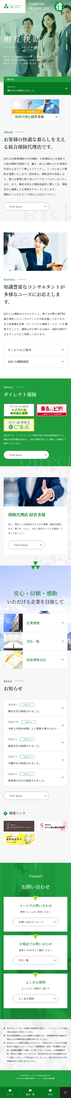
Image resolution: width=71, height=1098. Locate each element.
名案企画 (51, 1078)
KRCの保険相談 (18, 361)
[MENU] (65, 1092)
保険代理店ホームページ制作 (35, 1078)
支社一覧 (23, 960)
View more (15, 206)
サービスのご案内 (19, 350)
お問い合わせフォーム (31, 922)
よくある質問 (26, 998)
